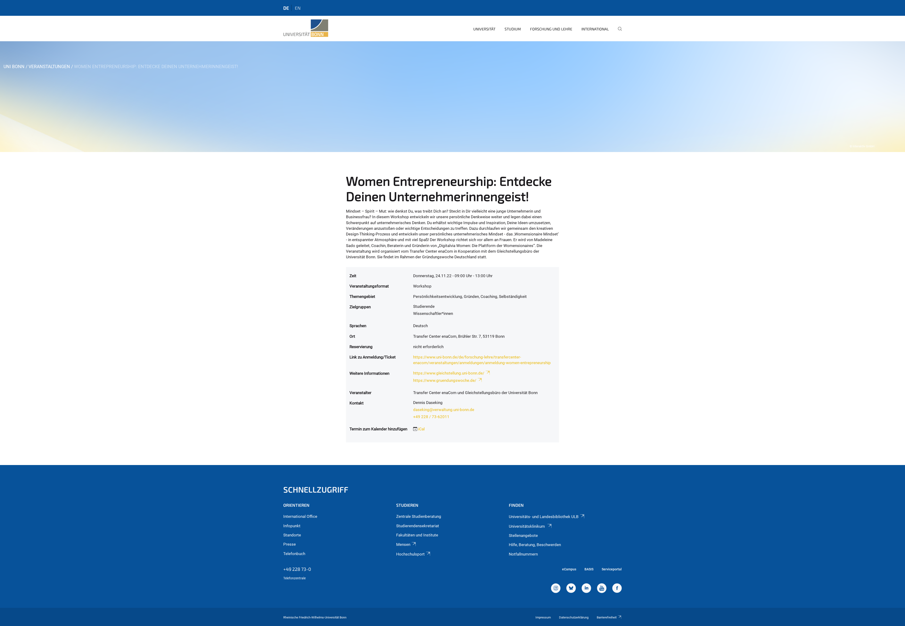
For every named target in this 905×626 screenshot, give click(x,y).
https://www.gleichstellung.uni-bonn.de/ (448, 373)
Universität (484, 29)
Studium (513, 29)
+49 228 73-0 (297, 569)
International (595, 29)
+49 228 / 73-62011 (431, 416)
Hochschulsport (410, 554)
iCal (421, 429)
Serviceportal (612, 569)
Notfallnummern (523, 554)
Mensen (403, 544)
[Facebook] (617, 588)
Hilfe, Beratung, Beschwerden (535, 544)
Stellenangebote (523, 535)
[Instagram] (555, 588)
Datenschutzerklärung (573, 617)
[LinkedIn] (586, 588)
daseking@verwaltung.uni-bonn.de (443, 409)
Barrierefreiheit (607, 617)
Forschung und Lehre (551, 29)
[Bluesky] (571, 588)
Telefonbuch (294, 553)
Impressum (543, 617)
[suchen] (618, 32)
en (297, 8)
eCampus (569, 569)
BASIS (588, 569)
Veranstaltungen (49, 66)
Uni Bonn (14, 66)
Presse (289, 544)
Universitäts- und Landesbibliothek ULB (544, 516)
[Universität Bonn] (305, 28)
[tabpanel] (452, 96)
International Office (300, 516)
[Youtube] (601, 588)
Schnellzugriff (315, 489)
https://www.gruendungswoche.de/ (444, 380)
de (286, 8)
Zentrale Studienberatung (418, 516)
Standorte (292, 535)
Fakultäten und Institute (417, 535)
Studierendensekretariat (417, 525)
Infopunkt (291, 525)
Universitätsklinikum (527, 526)
